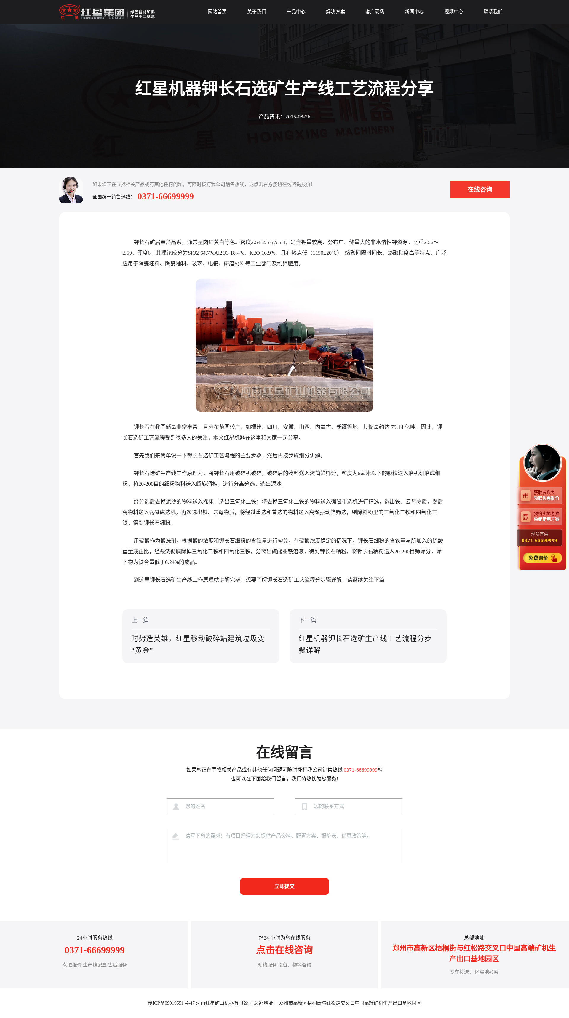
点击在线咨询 (284, 950)
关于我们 (256, 11)
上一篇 (198, 635)
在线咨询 (480, 189)
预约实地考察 (546, 516)
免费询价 (538, 558)
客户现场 (374, 11)
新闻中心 (414, 11)
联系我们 (493, 11)
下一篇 (365, 635)
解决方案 (335, 11)
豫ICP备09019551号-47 (171, 1003)
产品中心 (296, 11)
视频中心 (453, 11)
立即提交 (284, 886)
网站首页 (217, 11)
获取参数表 (546, 495)
